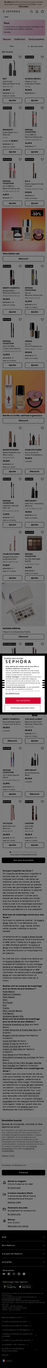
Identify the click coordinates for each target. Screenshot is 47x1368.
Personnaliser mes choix (22, 708)
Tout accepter (23, 700)
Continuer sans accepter (13, 658)
